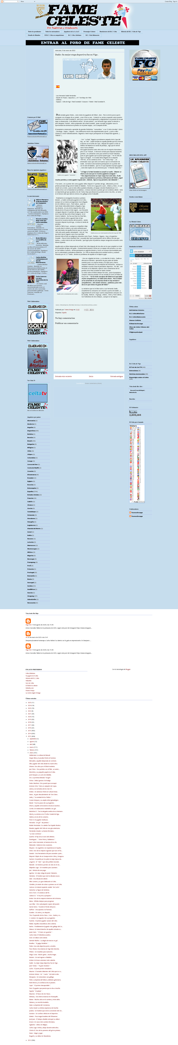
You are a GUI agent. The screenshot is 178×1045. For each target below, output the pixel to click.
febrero (32, 750)
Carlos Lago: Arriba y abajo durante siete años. (44, 1027)
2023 (30, 708)
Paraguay (31, 562)
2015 (30, 730)
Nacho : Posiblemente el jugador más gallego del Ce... (46, 926)
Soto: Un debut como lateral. (38, 938)
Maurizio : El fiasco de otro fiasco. (40, 994)
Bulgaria (30, 444)
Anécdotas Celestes (136, 310)
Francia (30, 498)
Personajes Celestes (89, 31)
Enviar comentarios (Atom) (93, 383)
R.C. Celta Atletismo (74, 35)
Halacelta (28, 680)
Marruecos (31, 545)
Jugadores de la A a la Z (71, 31)
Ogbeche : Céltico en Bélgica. (38, 1025)
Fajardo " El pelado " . (36, 991)
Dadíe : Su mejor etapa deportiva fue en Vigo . (43, 963)
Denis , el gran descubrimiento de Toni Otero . (43, 794)
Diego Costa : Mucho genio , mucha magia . (43, 954)
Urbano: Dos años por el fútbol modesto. (42, 766)
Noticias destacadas (137, 374)
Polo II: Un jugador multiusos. (38, 820)
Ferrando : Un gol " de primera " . (39, 822)
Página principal (135, 332)
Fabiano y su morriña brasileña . (39, 1002)
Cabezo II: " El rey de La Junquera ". (40, 895)
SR (26, 651)
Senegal (30, 582)
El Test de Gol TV (135, 367)
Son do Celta (30, 683)
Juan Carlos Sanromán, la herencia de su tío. (43, 842)
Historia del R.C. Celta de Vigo (131, 31)
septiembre (33, 739)
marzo (32, 747)
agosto (32, 741)
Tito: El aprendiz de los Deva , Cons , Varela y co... (45, 915)
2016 (30, 728)
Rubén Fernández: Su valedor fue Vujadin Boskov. (45, 825)
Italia (29, 535)
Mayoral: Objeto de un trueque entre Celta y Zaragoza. (46, 856)
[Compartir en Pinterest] (93, 310)
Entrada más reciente (63, 376)
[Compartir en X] (89, 310)
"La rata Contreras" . (35, 834)
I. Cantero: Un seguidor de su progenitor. (42, 918)
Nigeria (30, 555)
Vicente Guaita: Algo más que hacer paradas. (42, 220)
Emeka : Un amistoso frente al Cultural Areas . (43, 792)
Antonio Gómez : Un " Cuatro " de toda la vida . (44, 974)
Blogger (127, 669)
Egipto (30, 481)
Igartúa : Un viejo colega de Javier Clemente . (43, 873)
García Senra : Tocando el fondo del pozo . (42, 907)
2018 (30, 722)
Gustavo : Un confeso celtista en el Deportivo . (44, 1013)
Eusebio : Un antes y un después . (40, 912)
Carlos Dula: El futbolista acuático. (40, 935)
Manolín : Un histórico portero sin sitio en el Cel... (44, 865)
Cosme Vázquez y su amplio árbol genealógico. (44, 800)
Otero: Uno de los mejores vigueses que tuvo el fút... (45, 851)
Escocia (30, 485)
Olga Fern (29, 638)
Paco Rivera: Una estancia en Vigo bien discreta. (44, 949)
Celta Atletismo (30, 673)
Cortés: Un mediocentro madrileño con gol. (42, 808)
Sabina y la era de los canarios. (39, 817)
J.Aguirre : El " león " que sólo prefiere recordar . (44, 862)
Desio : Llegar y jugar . (36, 1033)
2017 (30, 725)
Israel (29, 532)
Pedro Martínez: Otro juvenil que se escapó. (43, 783)
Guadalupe (31, 512)
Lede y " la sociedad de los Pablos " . (40, 797)
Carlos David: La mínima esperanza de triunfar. (44, 1008)
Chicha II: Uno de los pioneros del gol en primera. (44, 1030)
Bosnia (30, 437)
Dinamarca (31, 474)
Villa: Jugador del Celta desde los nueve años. (43, 763)
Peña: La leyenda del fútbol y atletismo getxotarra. (45, 980)
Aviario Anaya (30, 690)
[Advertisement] (89, 401)
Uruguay (30, 596)
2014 (30, 733)
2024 (30, 705)
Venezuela (31, 603)
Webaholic (133, 392)
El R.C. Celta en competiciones (54, 35)
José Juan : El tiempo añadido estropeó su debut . (44, 1019)
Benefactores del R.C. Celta (108, 31)
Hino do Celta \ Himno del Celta (139, 328)
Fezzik (28, 626)
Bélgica (30, 447)
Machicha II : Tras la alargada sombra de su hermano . (46, 811)
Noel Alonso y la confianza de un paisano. (42, 982)
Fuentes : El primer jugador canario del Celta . (43, 921)
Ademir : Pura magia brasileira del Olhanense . (43, 1016)
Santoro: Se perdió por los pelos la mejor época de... (45, 859)
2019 (30, 719)
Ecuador (30, 478)
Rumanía (31, 576)
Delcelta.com (30, 688)
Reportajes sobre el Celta (138, 377)
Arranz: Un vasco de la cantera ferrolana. (42, 1022)
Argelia (30, 427)
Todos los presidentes (34, 31)
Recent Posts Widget (137, 390)
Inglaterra (31, 525)
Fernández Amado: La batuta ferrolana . (41, 831)
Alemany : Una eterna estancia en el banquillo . (44, 996)
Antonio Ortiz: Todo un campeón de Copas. (43, 786)
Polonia (30, 569)
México (30, 552)
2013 (30, 736)
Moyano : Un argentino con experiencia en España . (45, 848)
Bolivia (30, 434)
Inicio (91, 376)
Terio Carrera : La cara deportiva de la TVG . (42, 279)
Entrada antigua (116, 376)
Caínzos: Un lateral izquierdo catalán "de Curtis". (44, 887)
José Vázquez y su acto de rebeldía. (40, 775)
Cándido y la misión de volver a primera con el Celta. (45, 884)
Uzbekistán (31, 599)
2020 (30, 716)
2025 (30, 702)
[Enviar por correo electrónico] (85, 310)
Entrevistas (133, 370)
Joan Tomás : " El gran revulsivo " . (40, 966)
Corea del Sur (32, 464)
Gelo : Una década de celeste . (38, 879)
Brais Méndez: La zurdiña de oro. (41, 239)
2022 (30, 711)
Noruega (30, 559)
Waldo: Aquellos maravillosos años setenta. (42, 924)
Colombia (31, 458)
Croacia (30, 471)
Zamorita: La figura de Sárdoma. (39, 890)
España (64, 312)
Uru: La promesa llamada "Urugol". (40, 777)
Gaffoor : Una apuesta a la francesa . (40, 909)
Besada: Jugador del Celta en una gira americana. (44, 828)
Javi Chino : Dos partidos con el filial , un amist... (44, 769)
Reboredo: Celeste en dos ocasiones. (40, 845)
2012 (30, 1040)
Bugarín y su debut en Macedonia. (40, 1036)
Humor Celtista (135, 320)
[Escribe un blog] (87, 310)
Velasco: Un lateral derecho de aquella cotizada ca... (45, 929)
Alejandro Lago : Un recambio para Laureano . (43, 867)
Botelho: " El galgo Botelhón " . (39, 943)
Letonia (30, 542)
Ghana (30, 505)
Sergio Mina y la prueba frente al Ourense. (42, 758)
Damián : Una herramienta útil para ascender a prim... (46, 853)
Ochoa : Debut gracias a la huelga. (40, 780)
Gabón (30, 501)
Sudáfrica (31, 589)
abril (31, 744)
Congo (29, 461)
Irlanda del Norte (33, 528)
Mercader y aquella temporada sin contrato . (43, 761)
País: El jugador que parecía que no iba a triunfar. (44, 988)
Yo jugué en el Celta (32, 676)
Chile (29, 451)
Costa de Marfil (33, 468)
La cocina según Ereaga (33, 693)
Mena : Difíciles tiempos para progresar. (41, 901)
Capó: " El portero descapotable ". (40, 985)
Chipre (29, 454)
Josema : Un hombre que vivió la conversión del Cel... (46, 1011)
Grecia (29, 508)
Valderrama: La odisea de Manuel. (39, 755)
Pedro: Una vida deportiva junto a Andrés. (42, 946)
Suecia (29, 593)
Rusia (29, 579)
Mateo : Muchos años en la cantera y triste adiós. (44, 999)
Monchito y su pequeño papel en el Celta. (42, 772)
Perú (29, 566)
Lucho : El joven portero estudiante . (40, 968)
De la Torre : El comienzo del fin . (39, 893)
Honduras (31, 518)
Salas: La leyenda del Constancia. (39, 1005)
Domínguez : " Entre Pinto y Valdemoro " (42, 839)
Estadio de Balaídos (34, 35)
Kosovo (30, 539)
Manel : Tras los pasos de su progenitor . (42, 803)
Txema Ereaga (69, 309)
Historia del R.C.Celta (32, 678)
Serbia (29, 586)
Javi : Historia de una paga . (38, 870)
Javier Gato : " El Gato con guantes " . (41, 932)
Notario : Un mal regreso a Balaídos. (40, 957)
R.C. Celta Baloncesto (92, 35)
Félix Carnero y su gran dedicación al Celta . (43, 881)
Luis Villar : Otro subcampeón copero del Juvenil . (44, 904)
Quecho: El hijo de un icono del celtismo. (42, 837)
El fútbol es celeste (31, 685)
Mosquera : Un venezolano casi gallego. (41, 977)
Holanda (30, 515)
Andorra (30, 424)
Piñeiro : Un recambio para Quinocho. (41, 952)
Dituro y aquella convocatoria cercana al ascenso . (44, 806)
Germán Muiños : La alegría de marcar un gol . (43, 940)
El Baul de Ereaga (136, 323)
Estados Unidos (33, 495)
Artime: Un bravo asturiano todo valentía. (42, 960)
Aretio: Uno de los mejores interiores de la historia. (45, 898)
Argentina (31, 431)
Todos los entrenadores (52, 31)
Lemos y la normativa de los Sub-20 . (41, 789)
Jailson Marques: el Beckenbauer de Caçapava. (42, 201)
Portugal (30, 572)
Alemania (31, 420)
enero (32, 753)
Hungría (30, 522)
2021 (30, 714)
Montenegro (32, 549)
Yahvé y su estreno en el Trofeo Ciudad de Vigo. (44, 814)
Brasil (29, 441)
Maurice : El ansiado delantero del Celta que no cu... (45, 971)
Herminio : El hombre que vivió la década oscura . (44, 876)
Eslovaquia (31, 488)
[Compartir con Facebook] (91, 310)
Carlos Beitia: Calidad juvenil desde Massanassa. (41, 259)
